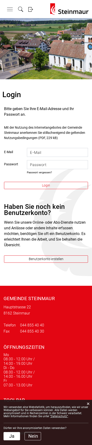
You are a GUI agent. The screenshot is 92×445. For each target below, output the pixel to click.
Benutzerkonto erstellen (46, 259)
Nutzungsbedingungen (21, 138)
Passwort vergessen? (39, 172)
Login (30, 9)
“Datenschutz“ (59, 416)
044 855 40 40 (32, 325)
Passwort (11, 164)
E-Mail (8, 152)
